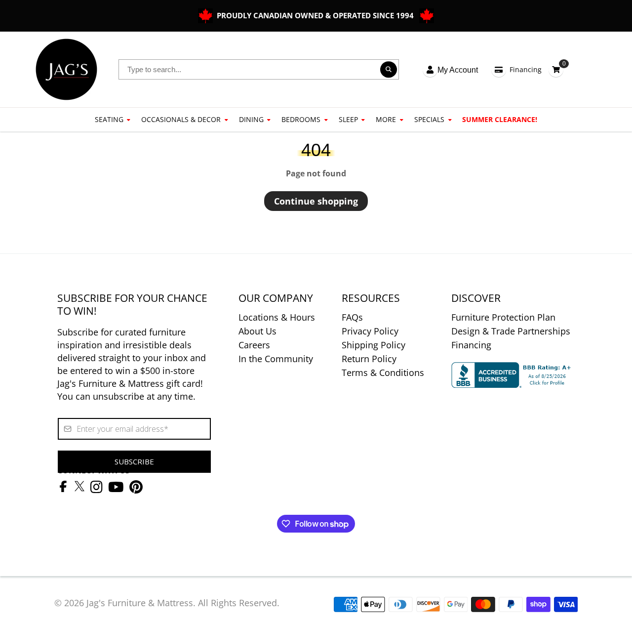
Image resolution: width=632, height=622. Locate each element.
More (386, 119)
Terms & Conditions (383, 372)
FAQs (352, 317)
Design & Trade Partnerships (510, 331)
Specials (429, 119)
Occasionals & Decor (181, 119)
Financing (526, 69)
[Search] (388, 69)
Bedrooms (300, 119)
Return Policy (369, 358)
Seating (109, 119)
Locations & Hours (276, 317)
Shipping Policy (373, 344)
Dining (251, 119)
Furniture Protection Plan (503, 317)
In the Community (275, 358)
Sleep (348, 119)
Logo (66, 69)
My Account (457, 70)
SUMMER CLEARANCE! (499, 119)
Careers (254, 344)
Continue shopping (316, 201)
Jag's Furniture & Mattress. (141, 603)
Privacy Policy (370, 331)
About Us (257, 331)
